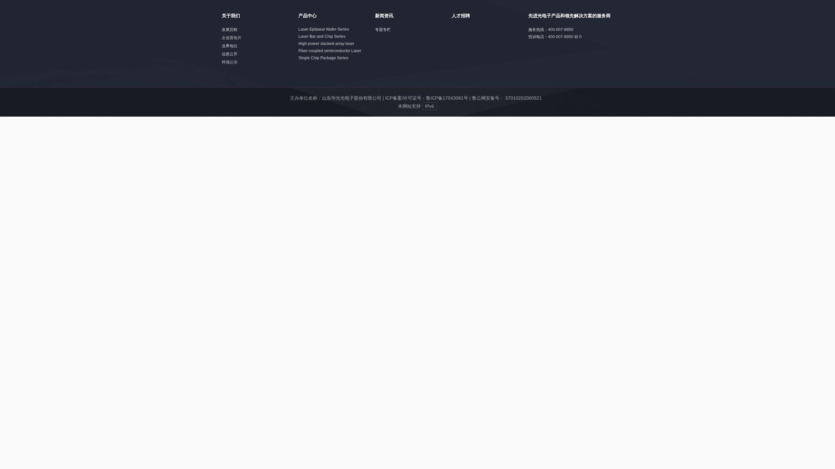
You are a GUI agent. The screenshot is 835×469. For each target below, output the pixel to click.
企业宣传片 (231, 38)
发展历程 (229, 29)
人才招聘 (461, 15)
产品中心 (307, 15)
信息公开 (229, 54)
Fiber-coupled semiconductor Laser (329, 51)
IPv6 (429, 106)
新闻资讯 (384, 15)
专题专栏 (383, 29)
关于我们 (231, 15)
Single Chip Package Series (323, 58)
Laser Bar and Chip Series (321, 36)
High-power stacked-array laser (326, 43)
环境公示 (229, 62)
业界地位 (229, 46)
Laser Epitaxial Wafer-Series (323, 29)
